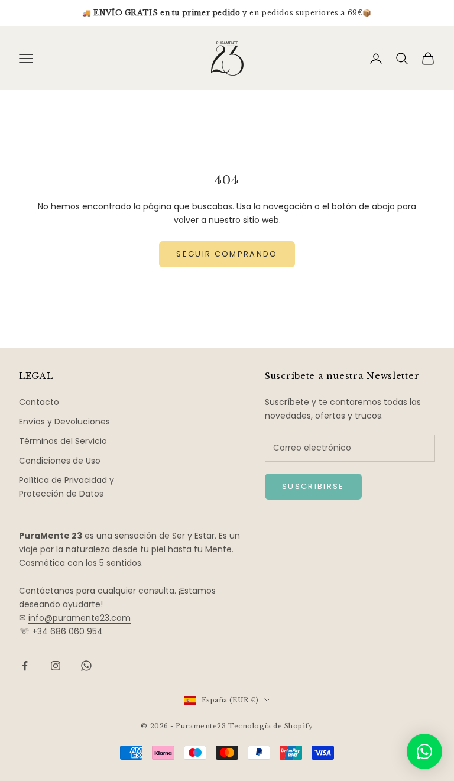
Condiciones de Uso (59, 460)
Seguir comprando (226, 254)
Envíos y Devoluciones (64, 421)
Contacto (39, 402)
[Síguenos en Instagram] (55, 666)
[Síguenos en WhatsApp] (86, 666)
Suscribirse (313, 486)
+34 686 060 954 (67, 631)
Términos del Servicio (63, 441)
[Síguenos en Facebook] (25, 666)
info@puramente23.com (79, 618)
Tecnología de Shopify (270, 726)
